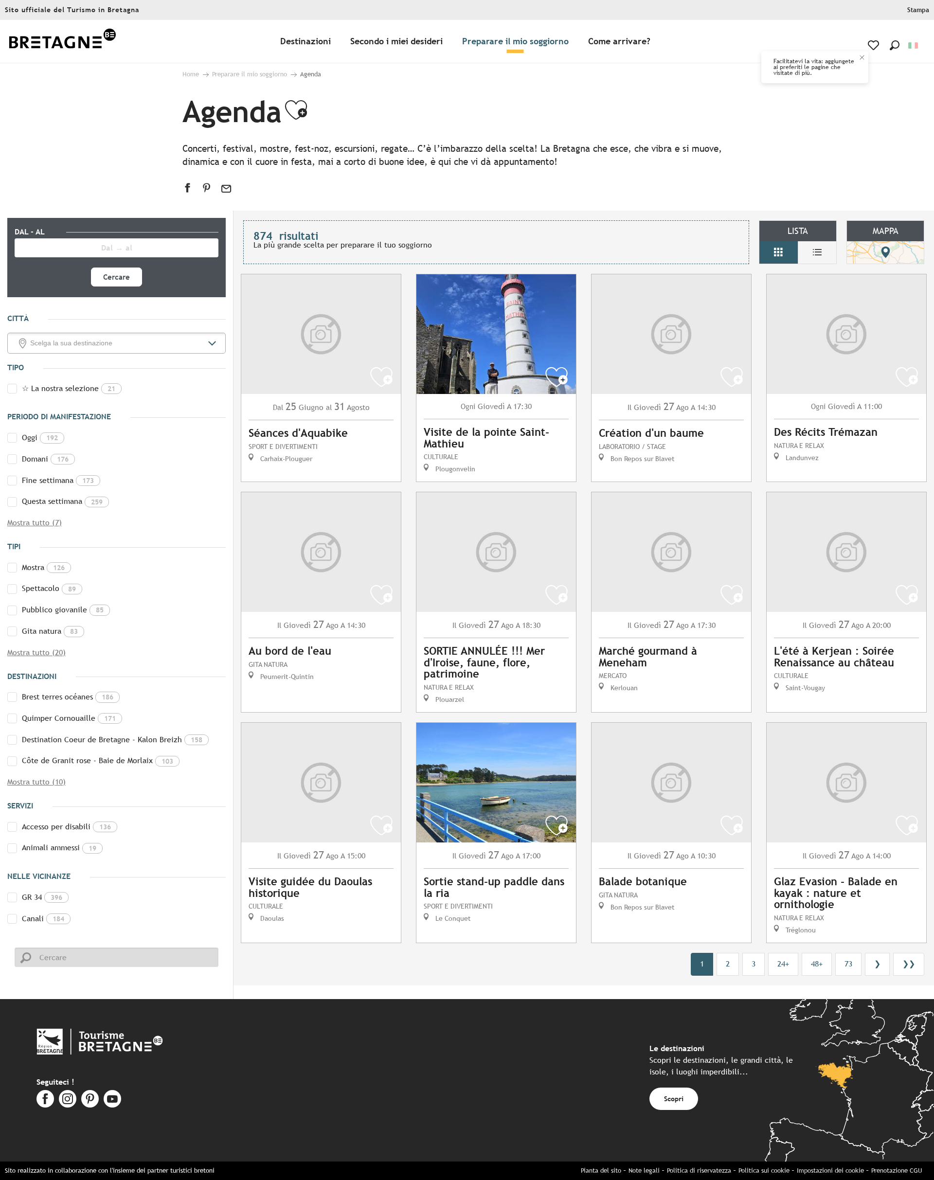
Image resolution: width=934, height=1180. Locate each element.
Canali (43, 918)
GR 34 (42, 897)
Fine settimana (58, 480)
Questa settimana (62, 501)
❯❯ (908, 963)
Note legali (644, 1170)
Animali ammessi (59, 847)
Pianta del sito (601, 1170)
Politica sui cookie (764, 1170)
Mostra (43, 567)
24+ (783, 963)
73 (848, 963)
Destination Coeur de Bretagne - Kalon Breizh (112, 739)
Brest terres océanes (67, 696)
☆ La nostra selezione (68, 388)
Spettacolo (49, 588)
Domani (45, 459)
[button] (894, 45)
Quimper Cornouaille (69, 718)
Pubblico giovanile (63, 609)
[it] (913, 45)
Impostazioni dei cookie (830, 1170)
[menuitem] (62, 41)
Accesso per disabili (66, 826)
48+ (817, 963)
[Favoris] (874, 45)
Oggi (40, 437)
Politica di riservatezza (699, 1170)
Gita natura (50, 631)
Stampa (918, 10)
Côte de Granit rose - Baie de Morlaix (97, 760)
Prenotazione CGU (896, 1170)
